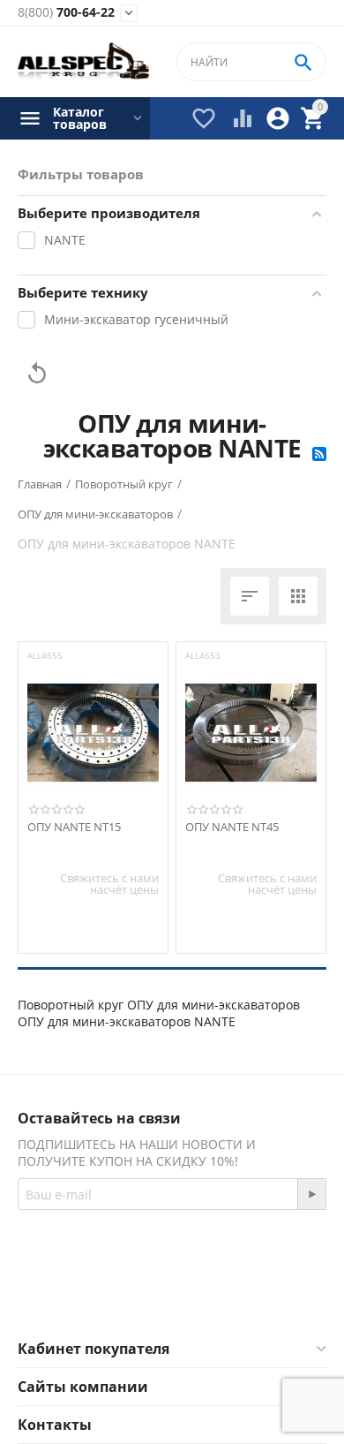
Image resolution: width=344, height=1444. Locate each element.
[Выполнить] (311, 1194)
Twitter (242, 1296)
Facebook (148, 1296)
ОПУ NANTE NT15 (74, 827)
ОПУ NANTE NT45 (232, 827)
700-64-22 (66, 12)
